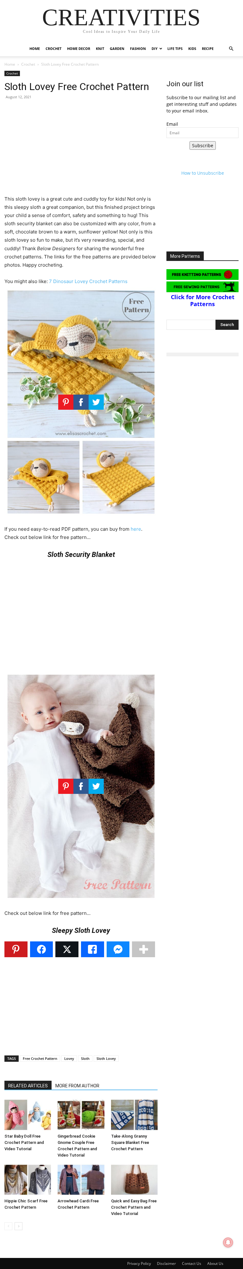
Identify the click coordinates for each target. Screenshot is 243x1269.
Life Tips (175, 48)
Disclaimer (166, 1263)
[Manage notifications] (228, 1242)
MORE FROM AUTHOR (77, 1085)
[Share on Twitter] (66, 949)
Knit (100, 48)
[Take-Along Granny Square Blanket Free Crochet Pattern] (134, 1115)
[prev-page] (8, 1226)
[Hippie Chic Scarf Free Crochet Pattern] (27, 1180)
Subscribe (202, 145)
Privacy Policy (139, 1263)
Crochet (53, 48)
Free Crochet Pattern (40, 1058)
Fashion (138, 48)
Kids (192, 48)
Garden (117, 48)
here (136, 529)
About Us (215, 1263)
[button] (231, 49)
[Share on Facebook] (41, 949)
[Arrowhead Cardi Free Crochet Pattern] (81, 1180)
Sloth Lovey (106, 1058)
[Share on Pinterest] (16, 949)
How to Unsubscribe (202, 173)
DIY (155, 48)
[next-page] (18, 1226)
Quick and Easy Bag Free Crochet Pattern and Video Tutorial (134, 1207)
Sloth (85, 1058)
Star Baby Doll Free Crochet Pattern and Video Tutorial (24, 1142)
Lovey (69, 1058)
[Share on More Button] (143, 949)
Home (34, 48)
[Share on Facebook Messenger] (118, 949)
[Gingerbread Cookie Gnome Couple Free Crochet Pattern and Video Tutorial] (81, 1115)
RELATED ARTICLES (28, 1085)
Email (172, 124)
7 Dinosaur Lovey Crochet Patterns (88, 281)
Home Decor (78, 48)
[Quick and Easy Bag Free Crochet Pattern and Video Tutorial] (134, 1180)
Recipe (208, 48)
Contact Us (191, 1263)
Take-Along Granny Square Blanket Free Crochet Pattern (130, 1142)
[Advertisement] (81, 150)
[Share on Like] (92, 949)
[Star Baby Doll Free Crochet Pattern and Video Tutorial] (27, 1115)
